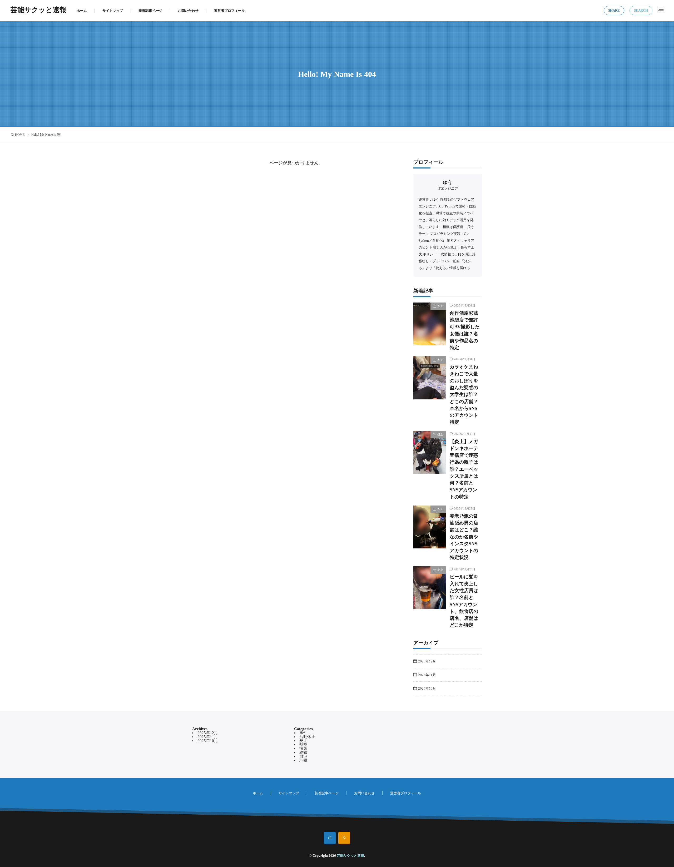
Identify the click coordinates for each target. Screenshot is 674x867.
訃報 (303, 760)
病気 (303, 748)
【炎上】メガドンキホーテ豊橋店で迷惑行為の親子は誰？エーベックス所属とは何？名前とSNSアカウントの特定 (464, 469)
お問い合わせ (188, 11)
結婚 (303, 752)
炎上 (440, 306)
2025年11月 (427, 675)
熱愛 (303, 744)
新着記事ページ (150, 11)
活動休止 (307, 737)
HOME (19, 135)
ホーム (82, 11)
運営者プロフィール (229, 11)
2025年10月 (427, 688)
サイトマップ (112, 11)
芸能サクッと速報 (38, 10)
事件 (303, 733)
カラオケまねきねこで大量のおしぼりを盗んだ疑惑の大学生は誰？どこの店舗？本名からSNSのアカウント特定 (464, 394)
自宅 (303, 756)
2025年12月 (427, 661)
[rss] (344, 838)
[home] (330, 838)
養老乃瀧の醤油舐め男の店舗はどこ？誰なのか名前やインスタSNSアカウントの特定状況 (464, 536)
